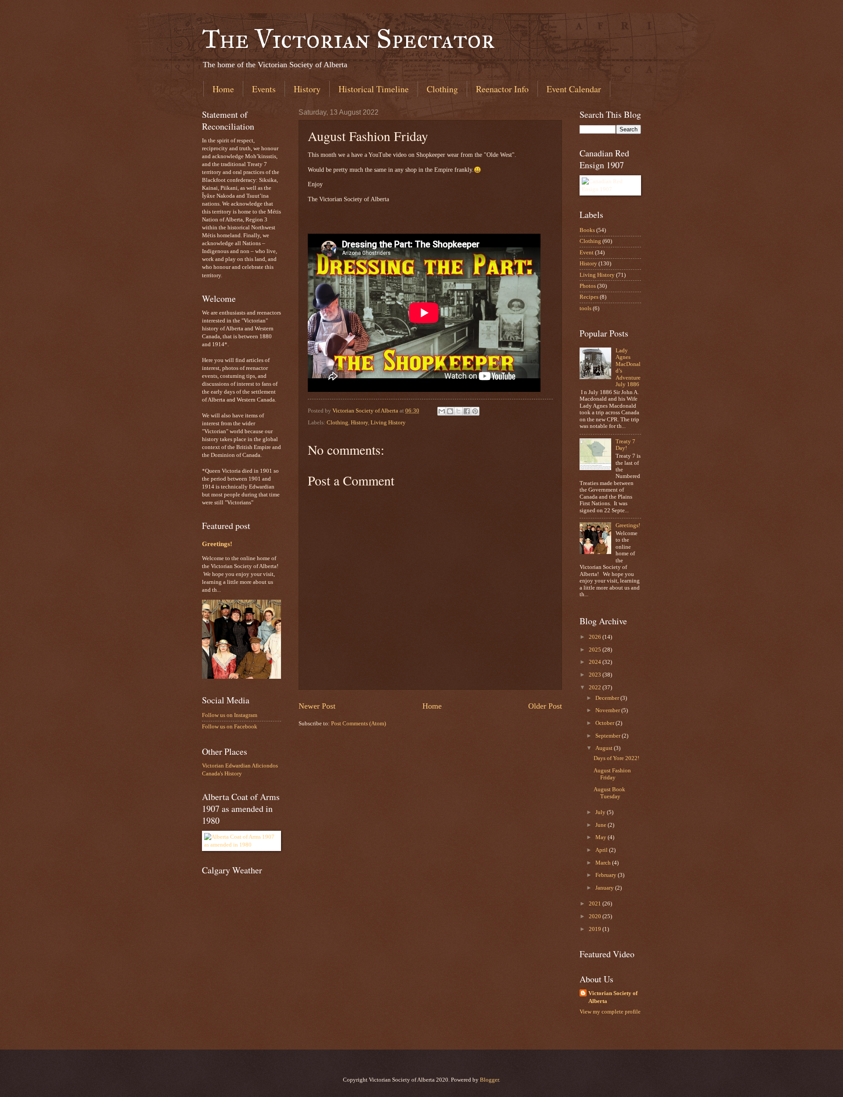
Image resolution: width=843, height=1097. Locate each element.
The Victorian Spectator (348, 39)
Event (587, 253)
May (601, 837)
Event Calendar (574, 89)
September (608, 736)
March (603, 863)
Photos (588, 286)
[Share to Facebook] (466, 411)
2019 (595, 929)
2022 (595, 687)
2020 (595, 916)
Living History (388, 423)
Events (264, 89)
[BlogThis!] (450, 411)
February (606, 875)
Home (223, 89)
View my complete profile (610, 1012)
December (607, 698)
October (605, 723)
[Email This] (441, 411)
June (601, 825)
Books (587, 230)
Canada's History (222, 774)
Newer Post (317, 706)
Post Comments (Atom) (358, 723)
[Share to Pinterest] (475, 411)
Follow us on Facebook (229, 727)
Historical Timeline (374, 89)
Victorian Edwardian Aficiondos (240, 766)
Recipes (589, 297)
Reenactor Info (502, 89)
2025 (595, 650)
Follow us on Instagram (229, 715)
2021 (595, 904)
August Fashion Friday (612, 774)
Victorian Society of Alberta (613, 997)
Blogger (489, 1080)
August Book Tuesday (609, 792)
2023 (595, 675)
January (605, 888)
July (601, 812)
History (307, 89)
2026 (595, 637)
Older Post (545, 706)
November (608, 710)
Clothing (442, 89)
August (604, 748)
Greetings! (217, 543)
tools (585, 308)
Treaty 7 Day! (625, 444)
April (602, 850)
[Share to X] (458, 411)
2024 (595, 662)
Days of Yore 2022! (616, 758)
